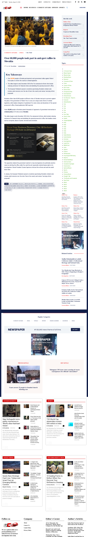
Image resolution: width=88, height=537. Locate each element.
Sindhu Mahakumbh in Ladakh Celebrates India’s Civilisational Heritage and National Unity (72, 261)
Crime (65, 83)
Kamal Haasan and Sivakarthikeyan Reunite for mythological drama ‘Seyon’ (35, 408)
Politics (66, 151)
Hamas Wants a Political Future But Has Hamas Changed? (78, 209)
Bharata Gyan (67, 75)
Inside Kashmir (67, 137)
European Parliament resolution (14, 185)
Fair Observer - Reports (69, 98)
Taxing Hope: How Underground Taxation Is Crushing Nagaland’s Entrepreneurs (66, 225)
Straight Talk (67, 176)
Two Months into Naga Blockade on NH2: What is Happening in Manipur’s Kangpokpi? (72, 272)
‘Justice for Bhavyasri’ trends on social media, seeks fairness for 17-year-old (72, 46)
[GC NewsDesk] (5, 66)
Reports (65, 29)
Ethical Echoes (67, 96)
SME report (8, 190)
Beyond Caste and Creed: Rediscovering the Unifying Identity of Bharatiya (53, 530)
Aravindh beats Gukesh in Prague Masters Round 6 (78, 407)
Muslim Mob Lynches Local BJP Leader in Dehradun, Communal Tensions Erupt (71, 301)
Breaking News (67, 36)
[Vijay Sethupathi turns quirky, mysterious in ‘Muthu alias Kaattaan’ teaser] (11, 410)
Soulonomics (67, 166)
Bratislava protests (30, 183)
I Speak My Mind (68, 120)
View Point (66, 180)
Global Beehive (67, 102)
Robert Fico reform (29, 185)
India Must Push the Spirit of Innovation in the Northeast (66, 198)
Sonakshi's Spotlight (69, 164)
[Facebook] (75, 2)
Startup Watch (67, 174)
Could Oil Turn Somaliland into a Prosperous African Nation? (72, 24)
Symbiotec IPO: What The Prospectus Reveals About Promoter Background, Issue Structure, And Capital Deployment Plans (78, 200)
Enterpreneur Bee (68, 91)
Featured (66, 100)
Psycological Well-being (70, 155)
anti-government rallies (16, 183)
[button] (67, 7)
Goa (65, 104)
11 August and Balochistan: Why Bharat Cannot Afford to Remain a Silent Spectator (35, 465)
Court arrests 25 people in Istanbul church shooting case (23, 388)
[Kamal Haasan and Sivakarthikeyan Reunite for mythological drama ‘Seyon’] (26, 406)
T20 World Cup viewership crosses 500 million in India (54, 421)
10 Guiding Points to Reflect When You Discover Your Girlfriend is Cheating (55, 479)
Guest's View (67, 116)
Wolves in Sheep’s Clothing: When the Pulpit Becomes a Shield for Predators (78, 217)
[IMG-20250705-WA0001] (30, 142)
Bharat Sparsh (67, 73)
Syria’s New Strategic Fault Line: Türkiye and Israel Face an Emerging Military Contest (67, 217)
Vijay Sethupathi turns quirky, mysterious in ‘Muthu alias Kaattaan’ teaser (11, 422)
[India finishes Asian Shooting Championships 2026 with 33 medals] (70, 414)
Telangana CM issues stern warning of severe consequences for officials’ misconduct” (65, 388)
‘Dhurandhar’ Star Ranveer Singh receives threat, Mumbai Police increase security (34, 439)
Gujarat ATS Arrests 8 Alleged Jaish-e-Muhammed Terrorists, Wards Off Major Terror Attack (73, 281)
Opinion (66, 149)
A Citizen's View (68, 71)
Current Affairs (10, 52)
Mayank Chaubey (7, 486)
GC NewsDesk (12, 66)
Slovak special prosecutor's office (26, 188)
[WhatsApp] (49, 66)
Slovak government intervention (45, 185)
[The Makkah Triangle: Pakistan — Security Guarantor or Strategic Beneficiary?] (26, 474)
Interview (66, 139)
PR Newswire (67, 153)
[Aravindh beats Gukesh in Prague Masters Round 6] (70, 406)
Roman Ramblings (68, 160)
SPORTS (50, 401)
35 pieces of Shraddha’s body (71, 31)
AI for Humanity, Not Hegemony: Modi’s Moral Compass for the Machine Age (54, 524)
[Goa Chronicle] (7, 7)
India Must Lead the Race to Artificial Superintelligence (66, 209)
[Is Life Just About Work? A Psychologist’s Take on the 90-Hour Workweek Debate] (70, 463)
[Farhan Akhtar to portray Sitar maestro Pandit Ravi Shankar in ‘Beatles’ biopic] (26, 427)
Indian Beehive (67, 135)
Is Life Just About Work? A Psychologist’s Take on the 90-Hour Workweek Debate (79, 465)
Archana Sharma (51, 484)
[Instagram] (78, 2)
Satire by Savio (67, 162)
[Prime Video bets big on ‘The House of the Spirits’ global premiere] (26, 417)
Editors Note (67, 21)
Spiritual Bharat (68, 168)
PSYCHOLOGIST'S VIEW (56, 457)
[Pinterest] (45, 66)
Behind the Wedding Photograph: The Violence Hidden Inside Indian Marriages (78, 225)
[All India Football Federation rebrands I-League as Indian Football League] (70, 424)
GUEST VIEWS (8, 457)
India (21, 52)
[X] (81, 2)
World (65, 182)
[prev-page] (4, 447)
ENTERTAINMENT (10, 401)
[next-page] (6, 447)
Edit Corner (66, 87)
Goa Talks (66, 114)
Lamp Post (66, 52)
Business (66, 79)
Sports (65, 170)
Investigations (67, 141)
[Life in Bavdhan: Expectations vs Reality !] (26, 497)
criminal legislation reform (45, 183)
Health (65, 118)
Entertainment (67, 93)
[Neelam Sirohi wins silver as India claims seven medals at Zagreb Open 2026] (70, 434)
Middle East (67, 145)
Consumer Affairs (68, 81)
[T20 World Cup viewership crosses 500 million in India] (55, 410)
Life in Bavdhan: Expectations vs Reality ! (34, 498)
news (65, 147)
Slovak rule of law (10, 188)
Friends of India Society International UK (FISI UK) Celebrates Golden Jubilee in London (72, 291)
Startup (66, 172)
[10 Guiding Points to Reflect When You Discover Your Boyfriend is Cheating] (70, 474)
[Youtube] (84, 2)
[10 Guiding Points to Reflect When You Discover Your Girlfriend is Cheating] (55, 467)
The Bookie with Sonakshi (70, 178)
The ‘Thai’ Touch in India (70, 38)
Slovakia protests (43, 188)
